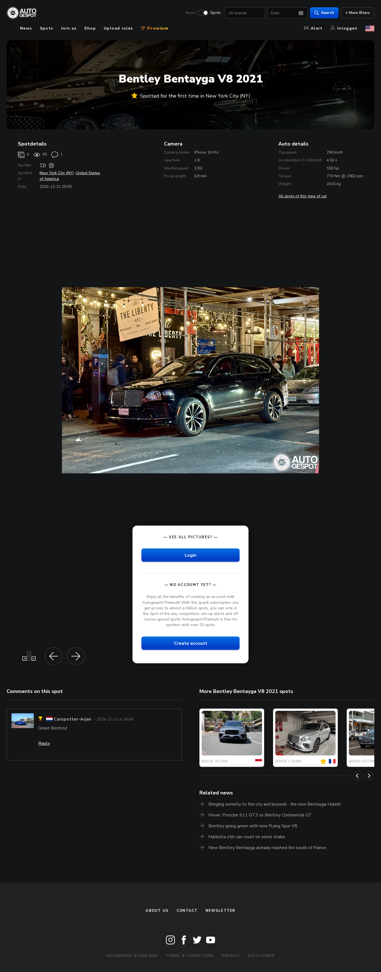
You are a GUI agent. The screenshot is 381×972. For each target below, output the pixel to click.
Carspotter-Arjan (72, 719)
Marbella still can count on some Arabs (246, 837)
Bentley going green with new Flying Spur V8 (252, 826)
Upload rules (118, 28)
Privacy (231, 955)
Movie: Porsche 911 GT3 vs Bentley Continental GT (260, 815)
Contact (187, 910)
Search (327, 12)
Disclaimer (261, 955)
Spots (215, 13)
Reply (44, 743)
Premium (157, 28)
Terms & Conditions (189, 955)
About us (157, 910)
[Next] (368, 775)
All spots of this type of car (302, 196)
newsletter (220, 910)
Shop (90, 28)
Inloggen (347, 28)
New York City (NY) (57, 173)
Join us (69, 28)
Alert (317, 28)
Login (190, 555)
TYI (43, 165)
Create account (190, 643)
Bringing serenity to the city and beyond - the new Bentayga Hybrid (274, 804)
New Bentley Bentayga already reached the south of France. (267, 848)
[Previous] (357, 775)
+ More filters (357, 12)
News (190, 13)
